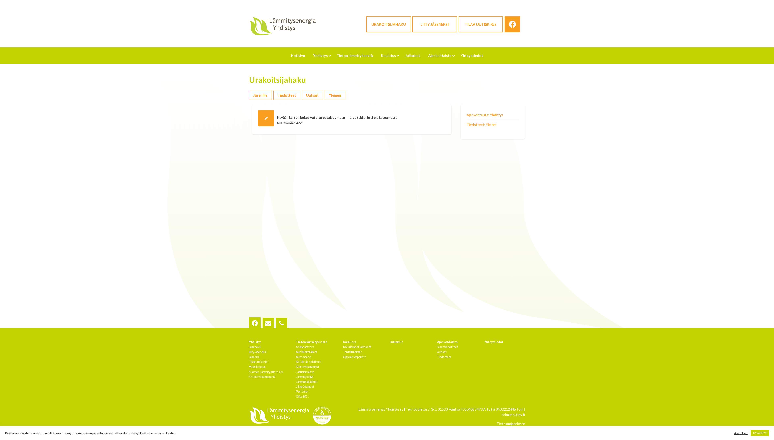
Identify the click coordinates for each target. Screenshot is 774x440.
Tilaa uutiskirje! (258, 361)
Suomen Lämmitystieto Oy (266, 372)
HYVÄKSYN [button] (760, 433)
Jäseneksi (255, 347)
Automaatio (303, 357)
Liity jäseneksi (435, 24)
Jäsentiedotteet (447, 347)
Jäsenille (260, 95)
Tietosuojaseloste (511, 423)
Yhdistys (255, 342)
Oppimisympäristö (354, 357)
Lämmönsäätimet (307, 381)
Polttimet (302, 391)
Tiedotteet (287, 95)
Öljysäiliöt (302, 396)
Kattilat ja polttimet (308, 361)
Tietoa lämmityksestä (311, 342)
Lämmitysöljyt (304, 376)
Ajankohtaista (447, 342)
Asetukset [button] (741, 433)
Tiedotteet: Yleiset (482, 124)
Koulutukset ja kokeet (357, 347)
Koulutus (349, 342)
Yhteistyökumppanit (262, 376)
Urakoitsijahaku (388, 24)
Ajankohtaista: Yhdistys (485, 115)
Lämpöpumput (305, 386)
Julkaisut (396, 342)
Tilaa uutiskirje (480, 24)
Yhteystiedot (493, 342)
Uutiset (312, 95)
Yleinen (335, 95)
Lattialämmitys (305, 372)
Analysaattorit (305, 347)
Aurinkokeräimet (306, 352)
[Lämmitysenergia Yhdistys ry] (282, 26)
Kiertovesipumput (307, 366)
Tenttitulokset (352, 352)
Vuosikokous (257, 366)
